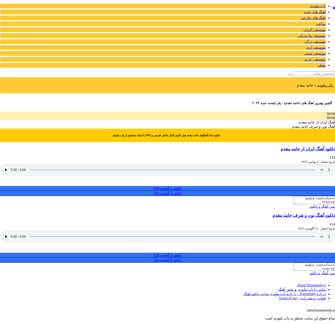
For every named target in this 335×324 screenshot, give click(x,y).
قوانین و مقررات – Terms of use (302, 298)
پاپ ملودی (318, 6)
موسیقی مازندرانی (312, 36)
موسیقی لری (316, 47)
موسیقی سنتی (315, 53)
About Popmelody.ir (311, 285)
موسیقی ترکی (315, 41)
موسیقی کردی (315, 30)
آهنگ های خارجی (313, 18)
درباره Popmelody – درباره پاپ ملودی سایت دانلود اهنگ (284, 294)
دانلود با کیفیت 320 (167, 193)
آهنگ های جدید (315, 12)
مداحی (321, 24)
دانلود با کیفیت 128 (167, 188)
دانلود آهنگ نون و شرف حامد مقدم (304, 215)
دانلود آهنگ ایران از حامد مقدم (308, 148)
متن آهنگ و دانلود (322, 206)
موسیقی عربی (315, 59)
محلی (321, 65)
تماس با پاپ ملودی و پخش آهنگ (302, 289)
